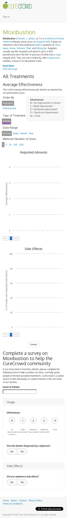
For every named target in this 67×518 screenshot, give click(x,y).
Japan (6, 48)
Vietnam (21, 48)
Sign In (6, 16)
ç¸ (27, 38)
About (14, 500)
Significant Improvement (44, 430)
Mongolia (42, 48)
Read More (8, 65)
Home (6, 500)
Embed (33, 344)
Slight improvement (23, 430)
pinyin (32, 38)
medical (39, 44)
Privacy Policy (35, 500)
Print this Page (10, 69)
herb (48, 41)
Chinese (21, 38)
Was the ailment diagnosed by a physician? (28, 445)
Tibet (28, 48)
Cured (55, 429)
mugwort (40, 41)
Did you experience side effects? (23, 476)
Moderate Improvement (33, 430)
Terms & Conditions (13, 503)
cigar (58, 54)
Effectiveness (13, 412)
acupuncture (53, 57)
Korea (12, 48)
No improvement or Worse (12, 431)
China (57, 44)
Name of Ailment (11, 387)
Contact (23, 500)
